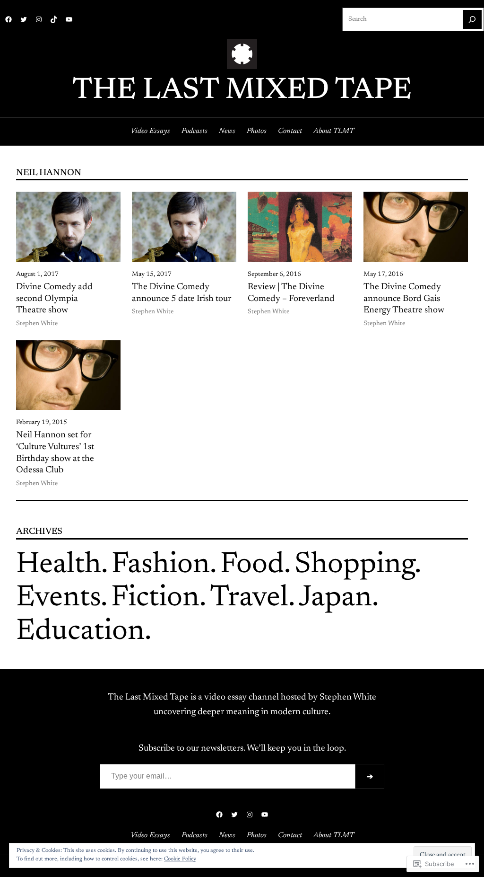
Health (58, 565)
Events (58, 598)
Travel (249, 598)
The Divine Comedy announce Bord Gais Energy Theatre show (403, 299)
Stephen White (37, 323)
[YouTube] (69, 19)
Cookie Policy (180, 859)
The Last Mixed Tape (242, 91)
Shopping (354, 565)
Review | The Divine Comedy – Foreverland (291, 293)
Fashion (161, 565)
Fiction (155, 598)
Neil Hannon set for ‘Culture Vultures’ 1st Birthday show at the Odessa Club (55, 453)
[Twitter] (23, 19)
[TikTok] (54, 19)
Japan (335, 598)
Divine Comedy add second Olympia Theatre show (54, 299)
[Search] (472, 19)
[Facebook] (8, 19)
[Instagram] (39, 19)
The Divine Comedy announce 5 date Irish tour (181, 293)
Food (252, 565)
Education (80, 632)
